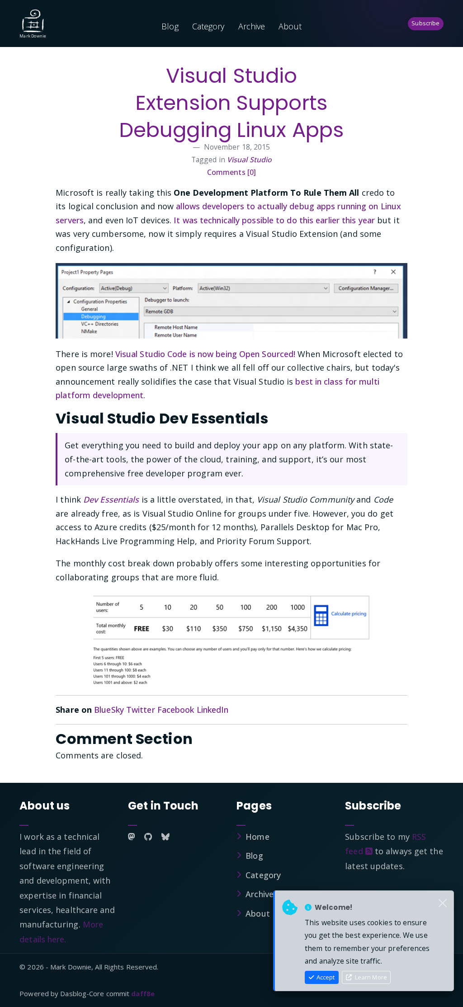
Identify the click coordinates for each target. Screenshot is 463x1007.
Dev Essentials (111, 499)
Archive (251, 26)
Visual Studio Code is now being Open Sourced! (205, 353)
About (290, 26)
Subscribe (425, 23)
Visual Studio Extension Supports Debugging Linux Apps (231, 102)
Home (257, 836)
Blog (169, 26)
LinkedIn (213, 709)
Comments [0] (231, 172)
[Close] (443, 903)
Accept (325, 977)
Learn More (370, 977)
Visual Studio (249, 160)
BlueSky (109, 709)
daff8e (143, 993)
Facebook (175, 709)
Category (208, 26)
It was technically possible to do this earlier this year (274, 220)
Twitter (140, 709)
